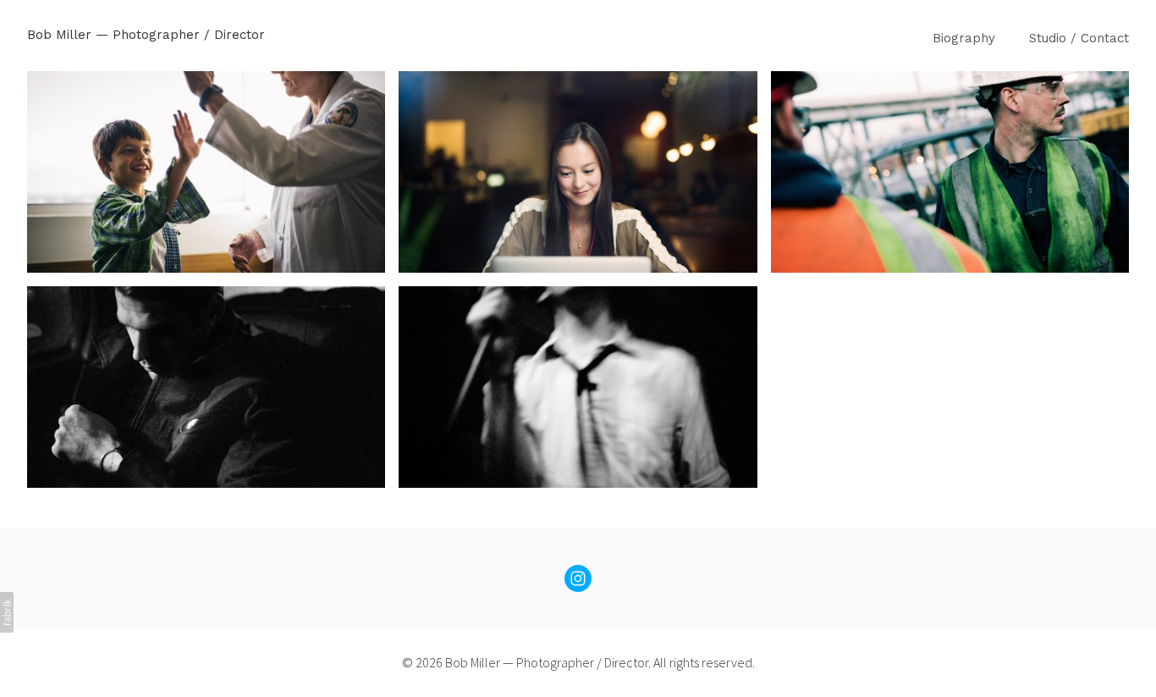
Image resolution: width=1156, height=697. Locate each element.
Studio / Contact (1079, 38)
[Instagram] (578, 578)
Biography (964, 38)
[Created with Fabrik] (7, 612)
